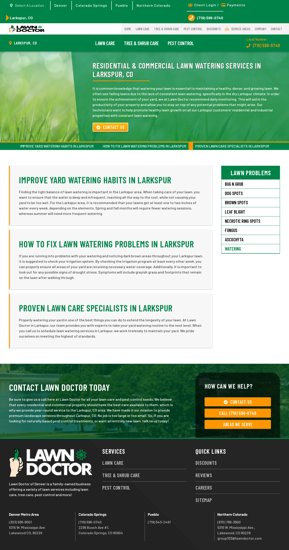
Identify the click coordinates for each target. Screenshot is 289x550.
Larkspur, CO (21, 18)
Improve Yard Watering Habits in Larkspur (57, 146)
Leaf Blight (235, 211)
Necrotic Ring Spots (242, 221)
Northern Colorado (153, 5)
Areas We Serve (238, 424)
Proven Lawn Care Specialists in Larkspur (232, 146)
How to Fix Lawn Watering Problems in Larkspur (144, 146)
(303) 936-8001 (20, 522)
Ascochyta (234, 239)
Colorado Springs (91, 5)
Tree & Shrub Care (166, 29)
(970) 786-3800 (229, 522)
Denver (60, 5)
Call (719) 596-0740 (237, 413)
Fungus (231, 230)
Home (127, 29)
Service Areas (240, 29)
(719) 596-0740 (210, 18)
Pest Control (193, 29)
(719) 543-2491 (159, 522)
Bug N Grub (234, 184)
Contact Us (114, 127)
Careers (204, 487)
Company (260, 29)
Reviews (204, 475)
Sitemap (204, 500)
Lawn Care (142, 29)
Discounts (214, 29)
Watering (233, 248)
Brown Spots (236, 202)
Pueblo (122, 5)
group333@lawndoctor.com (239, 538)
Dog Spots (234, 193)
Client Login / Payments (219, 5)
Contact (276, 29)
